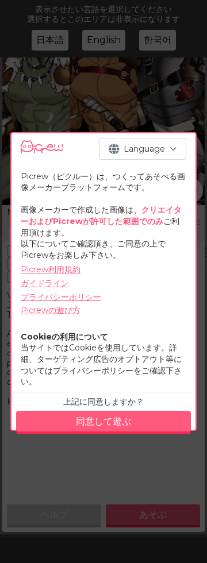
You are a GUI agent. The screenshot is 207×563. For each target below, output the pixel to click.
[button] (142, 149)
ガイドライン (45, 283)
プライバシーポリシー (61, 297)
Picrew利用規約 (50, 269)
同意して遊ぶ (103, 421)
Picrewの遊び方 (50, 310)
